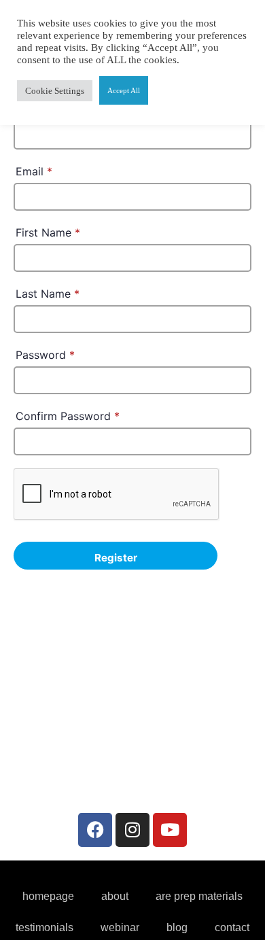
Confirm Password (68, 416)
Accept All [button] (123, 90)
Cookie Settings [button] (54, 91)
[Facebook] (95, 830)
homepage (48, 896)
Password (45, 355)
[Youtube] (170, 830)
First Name (48, 232)
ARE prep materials (199, 896)
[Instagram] (132, 830)
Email (34, 171)
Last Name (48, 293)
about (114, 896)
